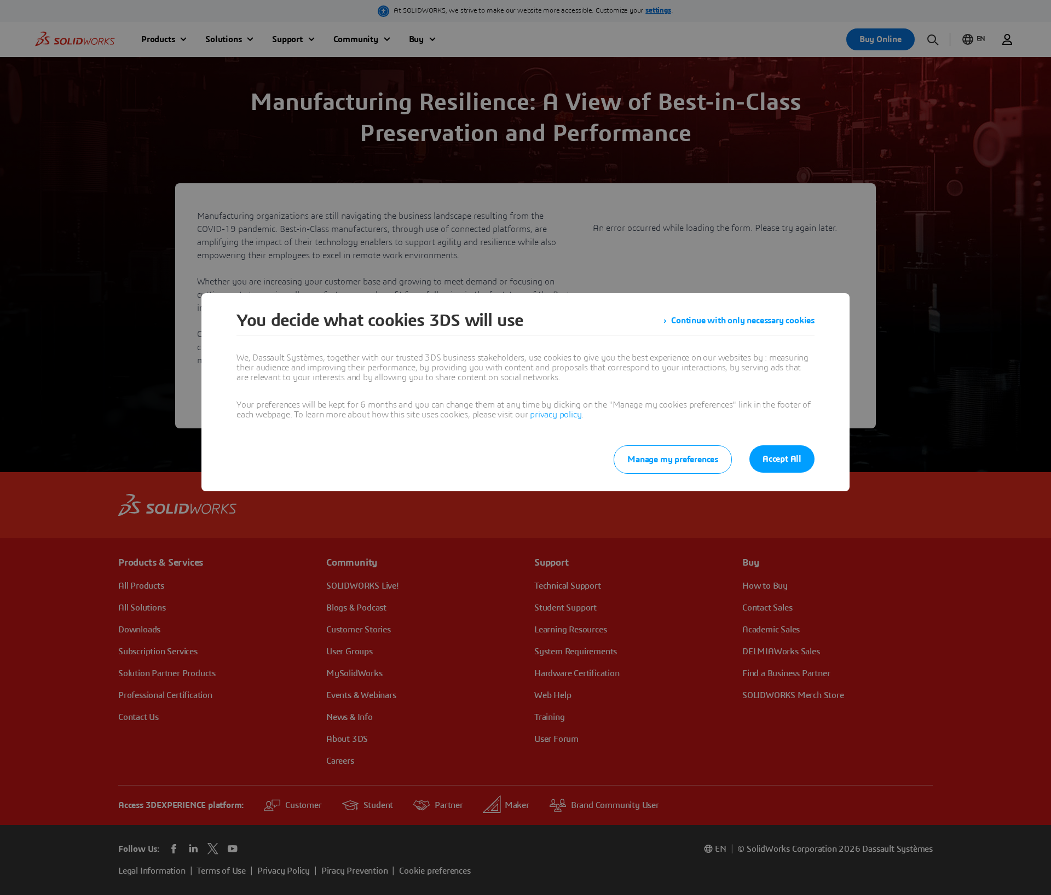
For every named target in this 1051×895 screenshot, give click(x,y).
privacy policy (555, 414)
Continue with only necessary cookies (743, 320)
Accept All (782, 459)
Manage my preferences (672, 459)
